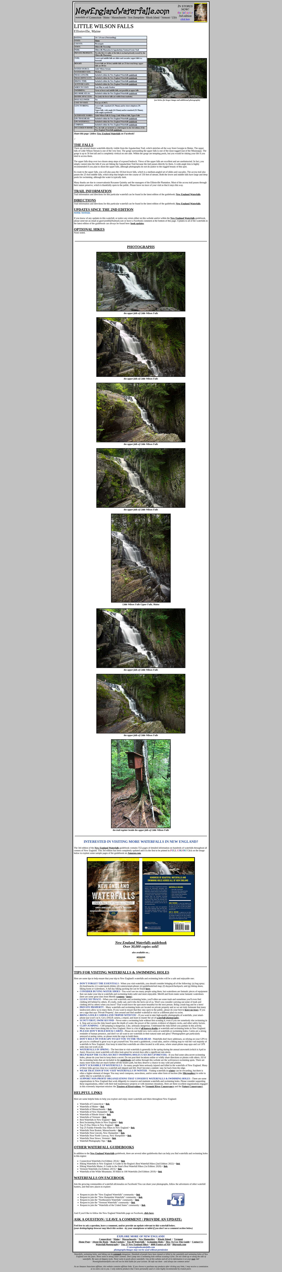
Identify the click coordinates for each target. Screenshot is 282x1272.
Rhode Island (164, 1239)
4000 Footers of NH (160, 1244)
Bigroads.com (179, 1244)
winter (172, 1070)
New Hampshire (147, 1239)
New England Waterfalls (108, 133)
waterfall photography (168, 1018)
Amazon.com (134, 853)
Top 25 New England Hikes (134, 1244)
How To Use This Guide (178, 1242)
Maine (97, 41)
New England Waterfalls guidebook (141, 942)
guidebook (133, 75)
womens (120, 996)
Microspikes (189, 1073)
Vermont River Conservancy (159, 1086)
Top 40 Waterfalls (136, 1242)
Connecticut (105, 1239)
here (148, 988)
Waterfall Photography (107, 1244)
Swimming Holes (155, 1242)
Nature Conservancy (192, 1086)
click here (149, 1213)
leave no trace (191, 1010)
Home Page (84, 1242)
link (108, 1104)
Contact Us (197, 1242)
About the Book (100, 1242)
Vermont (178, 1239)
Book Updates (117, 1242)
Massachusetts (129, 1239)
